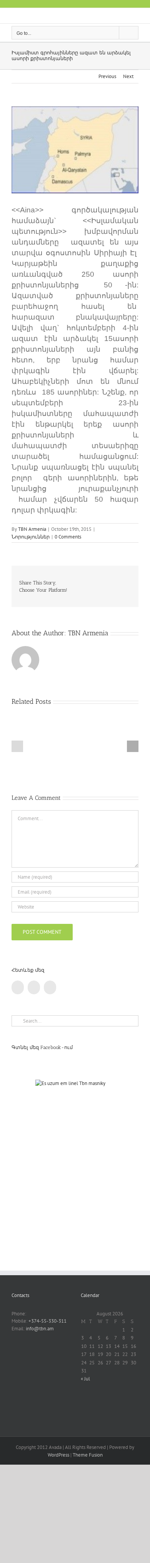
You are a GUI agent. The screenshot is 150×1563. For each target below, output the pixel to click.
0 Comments (68, 537)
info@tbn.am (40, 1328)
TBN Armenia (32, 529)
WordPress (58, 1455)
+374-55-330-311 (47, 1321)
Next (128, 76)
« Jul (85, 1378)
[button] (17, 746)
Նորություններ (31, 537)
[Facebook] (18, 987)
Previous (107, 76)
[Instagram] (50, 987)
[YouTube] (34, 987)
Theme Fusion (88, 1455)
